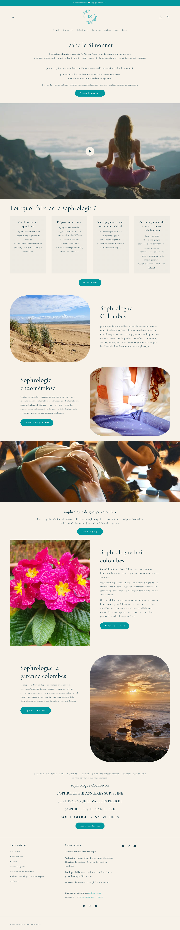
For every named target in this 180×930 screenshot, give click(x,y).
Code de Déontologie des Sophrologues (27, 876)
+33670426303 (94, 892)
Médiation (14, 881)
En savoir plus (90, 282)
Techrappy (37, 924)
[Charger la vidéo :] (90, 151)
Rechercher (15, 852)
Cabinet (13, 861)
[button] (13, 17)
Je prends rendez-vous (36, 710)
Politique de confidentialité (22, 871)
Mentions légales (17, 866)
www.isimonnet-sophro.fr (90, 896)
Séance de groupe (90, 531)
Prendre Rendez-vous (90, 93)
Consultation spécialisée (37, 422)
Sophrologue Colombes (24, 924)
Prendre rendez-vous (114, 625)
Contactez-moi (16, 856)
